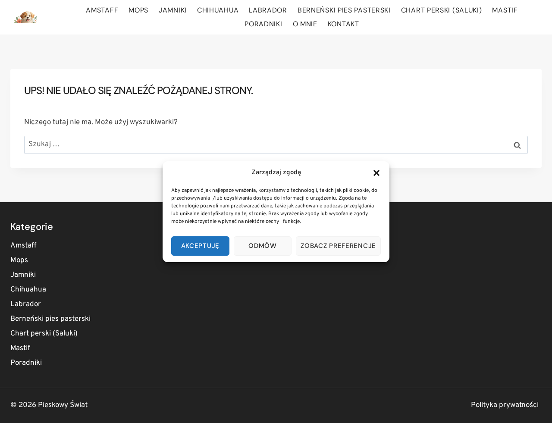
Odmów (262, 245)
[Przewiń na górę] (530, 405)
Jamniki (173, 10)
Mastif (505, 10)
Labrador (268, 10)
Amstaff (102, 10)
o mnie (305, 23)
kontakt (343, 23)
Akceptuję (200, 245)
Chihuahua (217, 10)
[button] (376, 173)
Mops (138, 10)
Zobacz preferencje (338, 245)
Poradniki (263, 23)
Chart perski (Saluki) (441, 10)
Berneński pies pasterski (344, 10)
